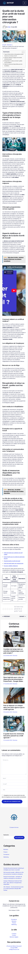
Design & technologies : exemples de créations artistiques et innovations (13, 877)
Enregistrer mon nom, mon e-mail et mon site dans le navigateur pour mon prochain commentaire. (14, 796)
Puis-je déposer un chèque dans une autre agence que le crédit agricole (13, 707)
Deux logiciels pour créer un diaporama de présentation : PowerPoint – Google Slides (13, 679)
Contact (14, 935)
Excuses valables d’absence (11, 566)
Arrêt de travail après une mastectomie (13, 563)
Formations (6, 854)
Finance (5, 852)
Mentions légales (14, 937)
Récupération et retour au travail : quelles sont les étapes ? (13, 61)
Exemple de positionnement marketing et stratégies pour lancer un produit (14, 869)
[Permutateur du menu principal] (24, 3)
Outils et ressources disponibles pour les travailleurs (13, 65)
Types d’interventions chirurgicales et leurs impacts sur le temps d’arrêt (13, 55)
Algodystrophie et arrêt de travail (12, 561)
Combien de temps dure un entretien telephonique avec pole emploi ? (13, 651)
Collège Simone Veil (14, 949)
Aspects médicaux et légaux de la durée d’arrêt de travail (13, 58)
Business (15, 655)
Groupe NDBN (14, 948)
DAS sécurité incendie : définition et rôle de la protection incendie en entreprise (14, 873)
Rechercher (6, 835)
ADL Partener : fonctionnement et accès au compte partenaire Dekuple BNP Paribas (13, 888)
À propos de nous (14, 827)
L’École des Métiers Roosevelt (14, 946)
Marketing (6, 857)
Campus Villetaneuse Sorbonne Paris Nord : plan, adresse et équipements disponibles (13, 882)
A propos (14, 933)
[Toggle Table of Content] (22, 52)
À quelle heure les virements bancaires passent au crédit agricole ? (13, 736)
